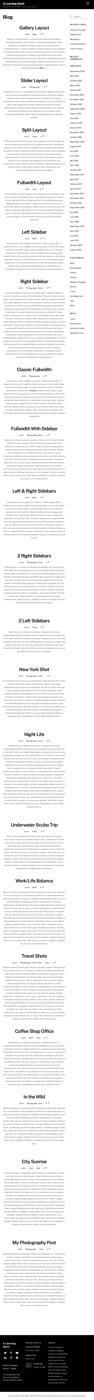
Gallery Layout (34, 27)
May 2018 (74, 161)
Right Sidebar (34, 281)
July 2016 (74, 212)
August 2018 (75, 146)
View (34, 189)
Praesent (33, 390)
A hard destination (78, 44)
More (42, 68)
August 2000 (75, 250)
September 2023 (77, 71)
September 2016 (77, 207)
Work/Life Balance (34, 881)
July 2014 (74, 236)
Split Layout (34, 130)
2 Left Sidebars (34, 620)
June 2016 (74, 217)
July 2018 (74, 151)
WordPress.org (76, 333)
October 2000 (76, 245)
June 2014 (74, 240)
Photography (34, 87)
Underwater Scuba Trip (34, 825)
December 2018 (77, 132)
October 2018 (76, 137)
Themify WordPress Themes (12, 1380)
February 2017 (76, 184)
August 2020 (75, 114)
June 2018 (74, 156)
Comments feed (77, 328)
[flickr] (17, 1357)
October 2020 (76, 104)
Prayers (73, 277)
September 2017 (77, 175)
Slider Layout (34, 80)
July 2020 (74, 118)
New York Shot (34, 669)
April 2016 (74, 222)
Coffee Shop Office (34, 1031)
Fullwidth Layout (34, 182)
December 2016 (77, 193)
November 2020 (77, 99)
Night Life (34, 734)
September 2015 (77, 226)
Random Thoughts (78, 282)
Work (34, 239)
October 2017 (76, 170)
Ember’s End (75, 34)
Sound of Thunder (78, 30)
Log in (72, 319)
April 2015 (74, 231)
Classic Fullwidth (34, 369)
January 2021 (75, 90)
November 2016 (77, 198)
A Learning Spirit (10, 1375)
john (27, 34)
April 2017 (74, 179)
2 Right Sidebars (34, 556)
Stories (73, 287)
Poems (73, 273)
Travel (34, 136)
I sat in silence (76, 49)
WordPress (15, 1377)
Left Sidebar (34, 232)
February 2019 (76, 123)
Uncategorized (76, 296)
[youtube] (17, 1353)
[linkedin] (5, 1357)
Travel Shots (34, 956)
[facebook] (11, 1353)
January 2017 (75, 189)
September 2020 (77, 109)
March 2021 (75, 85)
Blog (34, 34)
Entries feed (75, 324)
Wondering (74, 39)
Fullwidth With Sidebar (34, 428)
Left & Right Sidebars (34, 491)
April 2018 (74, 165)
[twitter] (5, 1353)
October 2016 (76, 203)
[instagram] (11, 1357)
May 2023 (74, 76)
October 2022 (76, 81)
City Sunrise (34, 1161)
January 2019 (75, 128)
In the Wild (34, 1096)
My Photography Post (34, 1242)
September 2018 (77, 142)
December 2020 (77, 95)
